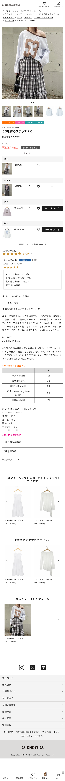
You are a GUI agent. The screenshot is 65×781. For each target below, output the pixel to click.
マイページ (7, 678)
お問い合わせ (8, 705)
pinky (19, 17)
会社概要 (6, 718)
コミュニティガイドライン (32, 736)
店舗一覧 (6, 711)
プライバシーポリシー (51, 732)
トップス (38, 11)
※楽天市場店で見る (11, 435)
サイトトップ (8, 11)
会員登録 (6, 684)
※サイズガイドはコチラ (14, 366)
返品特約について (11, 459)
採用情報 (6, 725)
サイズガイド (8, 698)
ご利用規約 (8, 732)
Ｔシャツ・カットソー (14, 14)
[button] (59, 65)
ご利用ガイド (8, 691)
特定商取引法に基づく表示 (27, 732)
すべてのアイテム (24, 11)
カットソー (31, 14)
